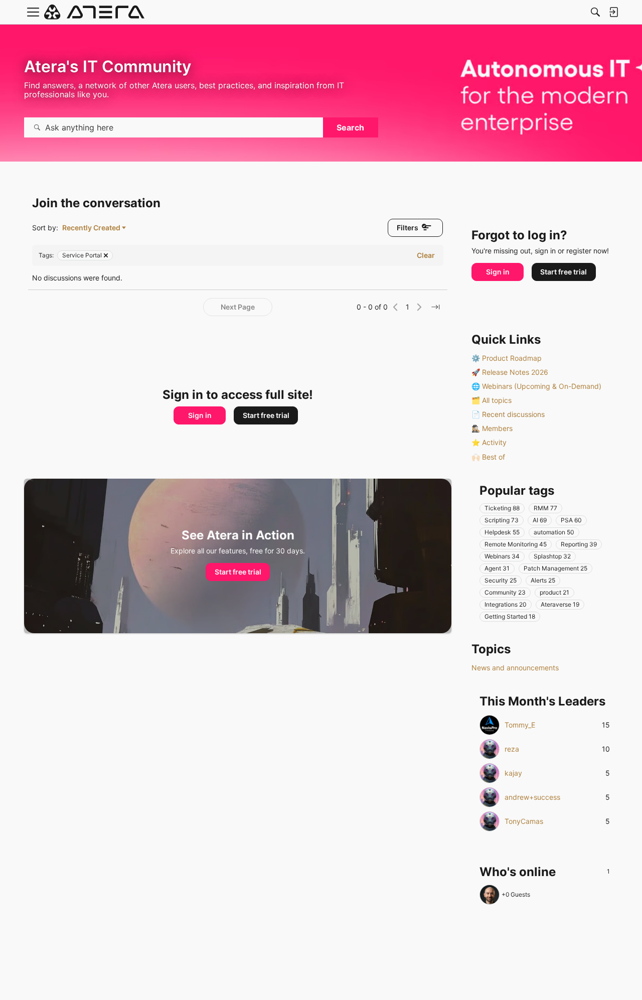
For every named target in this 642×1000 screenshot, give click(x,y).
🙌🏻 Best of (488, 457)
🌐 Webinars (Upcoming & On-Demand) (536, 386)
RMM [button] (545, 508)
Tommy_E (520, 725)
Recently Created (91, 228)
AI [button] (540, 520)
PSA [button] (571, 520)
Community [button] (505, 592)
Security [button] (501, 580)
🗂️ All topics (491, 400)
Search (350, 127)
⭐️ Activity (489, 442)
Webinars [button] (502, 556)
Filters (407, 227)
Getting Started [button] (510, 616)
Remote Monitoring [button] (516, 544)
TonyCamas (524, 821)
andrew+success (532, 797)
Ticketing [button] (502, 508)
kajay (513, 773)
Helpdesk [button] (502, 532)
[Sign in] (613, 12)
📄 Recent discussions (508, 414)
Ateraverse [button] (560, 604)
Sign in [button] (200, 415)
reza (512, 749)
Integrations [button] (506, 604)
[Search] (595, 12)
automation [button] (554, 532)
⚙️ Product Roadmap (506, 358)
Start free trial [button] (266, 415)
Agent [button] (497, 568)
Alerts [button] (543, 580)
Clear (426, 255)
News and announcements (515, 667)
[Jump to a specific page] (435, 307)
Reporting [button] (579, 544)
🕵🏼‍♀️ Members (492, 428)
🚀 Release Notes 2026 (509, 372)
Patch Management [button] (555, 568)
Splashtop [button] (552, 556)
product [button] (554, 592)
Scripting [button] (502, 520)
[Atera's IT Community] (94, 12)
